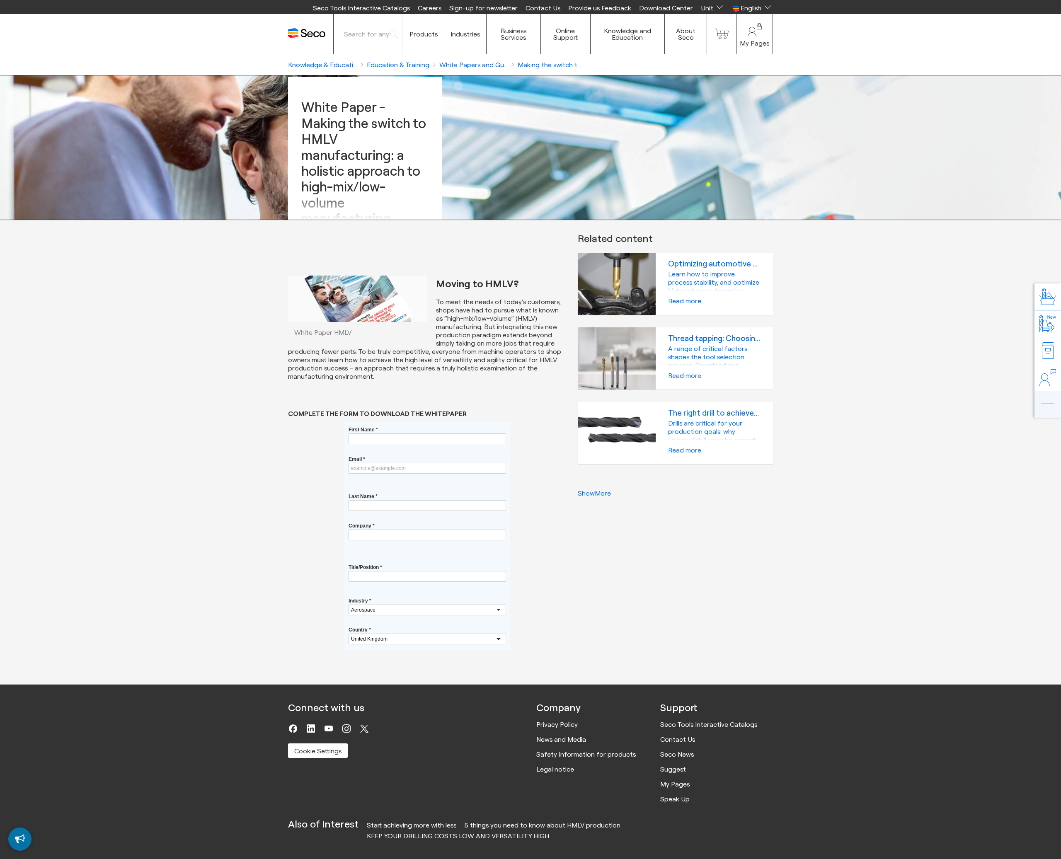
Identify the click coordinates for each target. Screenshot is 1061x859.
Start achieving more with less (411, 825)
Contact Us (543, 8)
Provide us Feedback (599, 8)
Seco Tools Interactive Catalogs (361, 8)
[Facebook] (293, 728)
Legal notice (555, 769)
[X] (364, 728)
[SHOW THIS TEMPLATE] (19, 839)
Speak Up (675, 799)
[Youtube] (329, 728)
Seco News (677, 754)
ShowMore (594, 493)
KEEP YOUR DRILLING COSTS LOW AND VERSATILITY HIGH (458, 836)
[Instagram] (346, 728)
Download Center (666, 8)
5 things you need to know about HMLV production (542, 825)
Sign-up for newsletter (483, 8)
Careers (429, 8)
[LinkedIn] (311, 728)
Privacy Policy (557, 724)
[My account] (754, 34)
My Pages (675, 784)
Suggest (673, 769)
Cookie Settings (318, 751)
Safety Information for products (586, 754)
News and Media (561, 739)
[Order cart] (721, 34)
